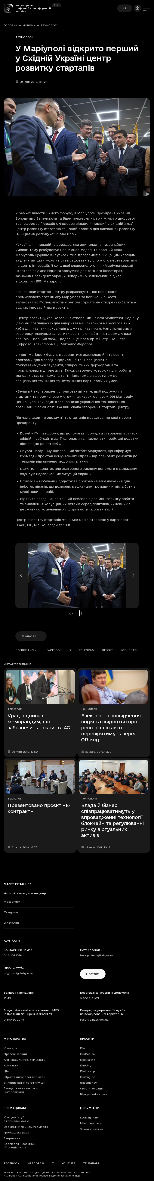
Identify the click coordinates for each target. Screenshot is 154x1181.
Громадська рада (16, 1132)
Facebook (11, 1163)
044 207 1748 (13, 955)
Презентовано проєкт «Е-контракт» (39, 808)
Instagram (36, 1163)
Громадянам (15, 1107)
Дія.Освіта (87, 1054)
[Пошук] (124, 8)
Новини (29, 25)
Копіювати (129, 650)
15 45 (7, 998)
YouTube (68, 1163)
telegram (87, 650)
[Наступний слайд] (133, 575)
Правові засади (15, 1054)
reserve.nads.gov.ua (94, 1019)
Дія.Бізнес (87, 1059)
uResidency (88, 1082)
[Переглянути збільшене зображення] (77, 147)
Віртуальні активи (93, 1094)
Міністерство (15, 1038)
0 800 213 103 (89, 998)
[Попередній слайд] (21, 575)
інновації (33, 636)
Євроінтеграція (91, 1088)
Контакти (11, 1065)
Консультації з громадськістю (16, 1119)
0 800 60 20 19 (14, 1019)
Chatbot (93, 974)
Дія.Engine (87, 1077)
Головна (11, 25)
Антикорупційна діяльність (24, 1059)
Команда (10, 1048)
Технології (50, 25)
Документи (89, 1107)
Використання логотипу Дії (24, 1082)
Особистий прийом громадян (26, 1126)
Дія (82, 1048)
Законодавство (91, 1129)
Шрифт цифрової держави (24, 1077)
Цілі (7, 1071)
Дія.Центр (87, 1071)
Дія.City (85, 1065)
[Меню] (146, 8)
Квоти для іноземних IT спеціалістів (19, 1145)
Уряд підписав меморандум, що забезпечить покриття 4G (39, 721)
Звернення (12, 1138)
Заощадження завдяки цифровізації (21, 1090)
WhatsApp (11, 922)
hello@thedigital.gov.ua (97, 955)
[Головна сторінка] (10, 8)
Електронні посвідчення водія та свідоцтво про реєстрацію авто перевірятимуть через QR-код (111, 727)
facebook (54, 650)
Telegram (11, 912)
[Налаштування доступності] (137, 8)
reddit (107, 650)
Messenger (12, 901)
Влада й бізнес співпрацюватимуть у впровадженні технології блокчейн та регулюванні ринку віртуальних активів (112, 820)
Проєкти (87, 1038)
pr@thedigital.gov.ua (18, 973)
